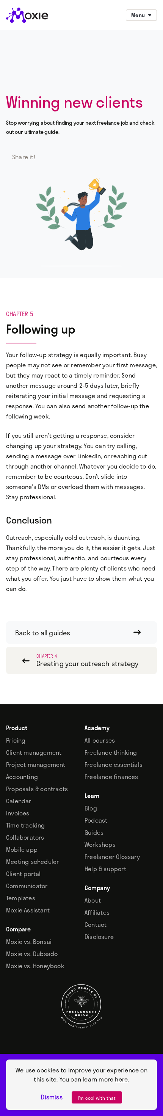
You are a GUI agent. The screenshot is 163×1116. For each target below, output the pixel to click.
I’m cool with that (97, 1097)
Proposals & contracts (37, 788)
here (121, 1079)
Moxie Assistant (28, 910)
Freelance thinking (111, 752)
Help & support (105, 868)
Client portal (23, 873)
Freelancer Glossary (112, 856)
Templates (20, 898)
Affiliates (97, 912)
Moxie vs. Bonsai (29, 941)
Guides (94, 832)
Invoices (18, 813)
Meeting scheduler (32, 861)
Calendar (18, 801)
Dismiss (51, 1097)
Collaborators (25, 837)
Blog (91, 808)
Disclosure (99, 936)
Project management (36, 764)
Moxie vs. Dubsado (32, 953)
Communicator (26, 885)
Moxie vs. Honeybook (35, 965)
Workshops (100, 844)
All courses (100, 740)
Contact (96, 924)
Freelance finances (111, 776)
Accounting (22, 776)
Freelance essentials (114, 764)
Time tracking (25, 825)
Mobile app (22, 849)
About (93, 900)
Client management (33, 752)
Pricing (15, 740)
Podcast (96, 820)
